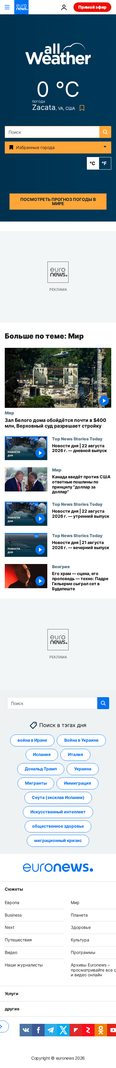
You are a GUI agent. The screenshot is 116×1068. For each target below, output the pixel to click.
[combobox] (58, 132)
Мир (9, 412)
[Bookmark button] (80, 108)
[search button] (105, 132)
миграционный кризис (58, 840)
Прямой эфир (92, 7)
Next (9, 927)
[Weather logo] (58, 56)
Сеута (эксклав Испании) (58, 797)
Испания (42, 754)
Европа (12, 902)
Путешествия (18, 939)
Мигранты (36, 783)
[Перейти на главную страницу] (21, 7)
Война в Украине (81, 740)
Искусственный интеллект (58, 811)
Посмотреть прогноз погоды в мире (58, 201)
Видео (11, 952)
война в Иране (32, 740)
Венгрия (61, 566)
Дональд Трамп (41, 768)
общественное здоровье (58, 826)
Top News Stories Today (77, 438)
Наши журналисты (24, 964)
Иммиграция (77, 783)
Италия (75, 754)
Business (13, 914)
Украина (82, 768)
